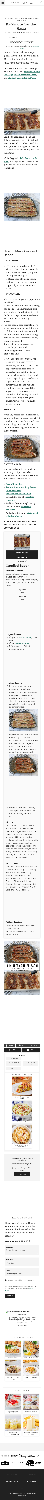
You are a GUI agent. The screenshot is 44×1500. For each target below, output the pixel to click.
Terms (22, 1488)
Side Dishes (28, 18)
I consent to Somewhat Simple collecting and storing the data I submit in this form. (20, 1288)
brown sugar (22, 643)
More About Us (22, 1325)
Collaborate (12, 1475)
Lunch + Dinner (19, 18)
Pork (13, 1068)
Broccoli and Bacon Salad (18, 494)
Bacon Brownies (14, 484)
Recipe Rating (11, 1241)
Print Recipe (22, 552)
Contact (32, 1475)
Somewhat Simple (22, 3)
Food (11, 18)
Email (8, 1270)
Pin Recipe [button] (22, 557)
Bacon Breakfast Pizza (25, 75)
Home (7, 18)
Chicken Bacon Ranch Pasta (22, 78)
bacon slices (25, 638)
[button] (11, 42)
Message (9, 1247)
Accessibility (32, 1481)
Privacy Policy (12, 1481)
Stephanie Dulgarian (32, 33)
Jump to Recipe (10, 37)
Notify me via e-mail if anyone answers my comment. (19, 1281)
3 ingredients (13, 1062)
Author (9, 1260)
